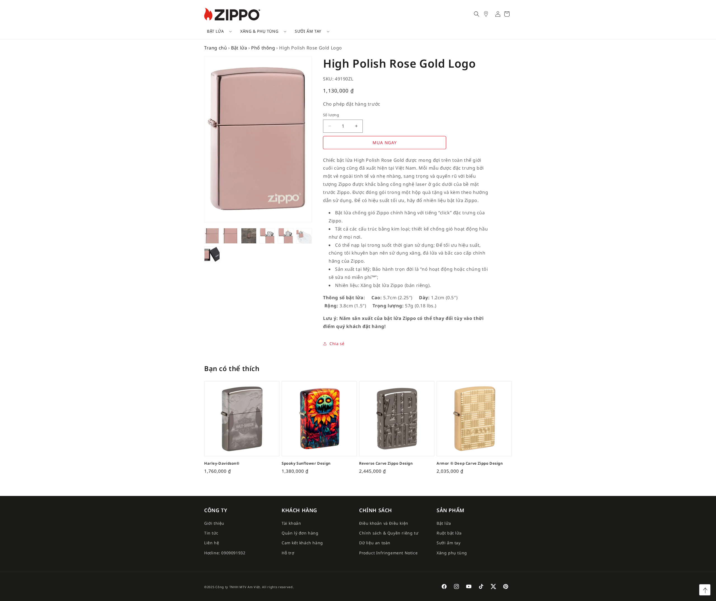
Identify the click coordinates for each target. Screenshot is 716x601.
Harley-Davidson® (222, 463)
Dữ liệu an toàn (374, 542)
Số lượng (331, 114)
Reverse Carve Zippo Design (386, 463)
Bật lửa (215, 31)
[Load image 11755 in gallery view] (304, 236)
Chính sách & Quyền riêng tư (388, 533)
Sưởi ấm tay (308, 31)
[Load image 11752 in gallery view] (249, 236)
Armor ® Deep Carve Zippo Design (470, 463)
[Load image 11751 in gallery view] (230, 236)
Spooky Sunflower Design (306, 463)
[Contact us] (489, 14)
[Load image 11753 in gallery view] (267, 236)
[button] (217, 31)
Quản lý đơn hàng (300, 533)
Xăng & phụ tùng (259, 31)
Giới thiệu (214, 523)
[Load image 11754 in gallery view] (285, 236)
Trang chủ (215, 48)
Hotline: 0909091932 (224, 552)
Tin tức (211, 533)
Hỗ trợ (288, 552)
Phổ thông (263, 48)
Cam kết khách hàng (302, 542)
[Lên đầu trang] (704, 589)
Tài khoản (291, 523)
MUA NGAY (385, 142)
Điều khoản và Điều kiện (383, 523)
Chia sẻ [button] (336, 343)
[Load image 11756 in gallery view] (212, 254)
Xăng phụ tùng (452, 552)
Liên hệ (211, 542)
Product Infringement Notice (388, 552)
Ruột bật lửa (449, 533)
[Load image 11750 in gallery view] (212, 236)
